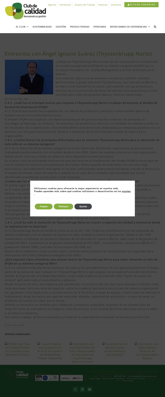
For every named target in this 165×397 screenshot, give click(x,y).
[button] (155, 26)
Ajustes (83, 206)
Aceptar (44, 206)
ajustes (126, 191)
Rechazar (63, 206)
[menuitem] (141, 4)
